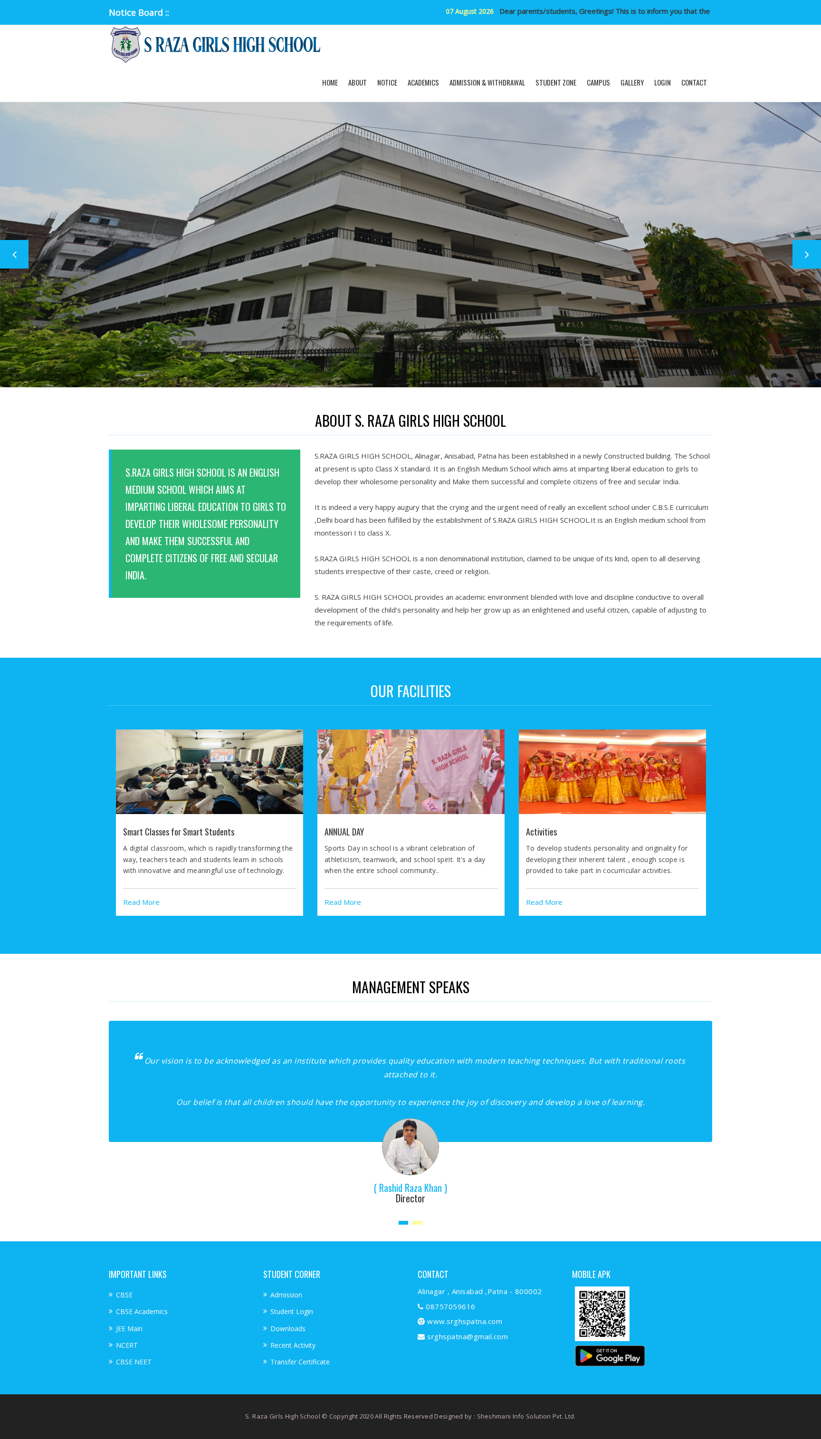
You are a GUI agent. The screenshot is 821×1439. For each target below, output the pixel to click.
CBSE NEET (134, 1361)
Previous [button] (14, 254)
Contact (694, 82)
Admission (286, 1294)
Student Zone (555, 82)
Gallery (632, 82)
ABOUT (357, 82)
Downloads (287, 1328)
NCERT (127, 1345)
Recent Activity (292, 1345)
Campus (598, 82)
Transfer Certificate (300, 1361)
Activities (541, 831)
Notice (387, 82)
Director (340, 1198)
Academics (423, 82)
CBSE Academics (142, 1311)
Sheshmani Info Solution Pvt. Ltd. (526, 1416)
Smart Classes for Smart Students (178, 831)
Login (662, 82)
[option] (209, 822)
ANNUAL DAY (344, 831)
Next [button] (806, 254)
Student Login (291, 1311)
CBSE (124, 1294)
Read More (141, 902)
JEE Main (129, 1328)
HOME (330, 82)
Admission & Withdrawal (487, 82)
